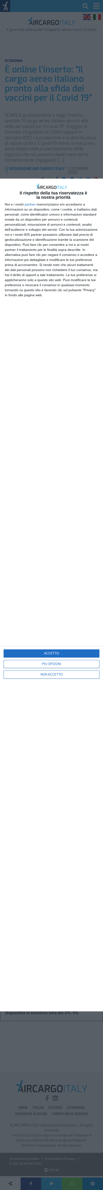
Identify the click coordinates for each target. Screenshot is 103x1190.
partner (30, 204)
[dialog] (51, 595)
